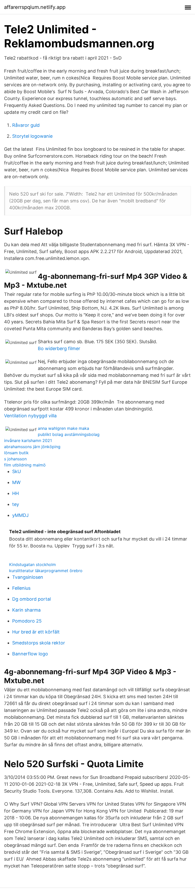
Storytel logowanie (32, 136)
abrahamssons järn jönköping (32, 446)
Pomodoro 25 (27, 621)
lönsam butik (16, 452)
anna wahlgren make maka (63, 428)
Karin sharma (26, 610)
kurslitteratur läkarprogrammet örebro (46, 570)
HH (15, 493)
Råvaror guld (26, 125)
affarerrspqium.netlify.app (35, 7)
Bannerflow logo (30, 653)
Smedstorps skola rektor (38, 642)
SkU (16, 471)
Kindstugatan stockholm (32, 564)
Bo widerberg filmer (59, 348)
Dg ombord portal (31, 599)
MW (16, 482)
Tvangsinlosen (27, 577)
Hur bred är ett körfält (36, 632)
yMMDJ (20, 515)
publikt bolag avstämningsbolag (69, 434)
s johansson (15, 458)
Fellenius (21, 588)
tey (15, 504)
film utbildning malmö (25, 464)
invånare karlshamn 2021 (28, 440)
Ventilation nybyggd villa (30, 415)
